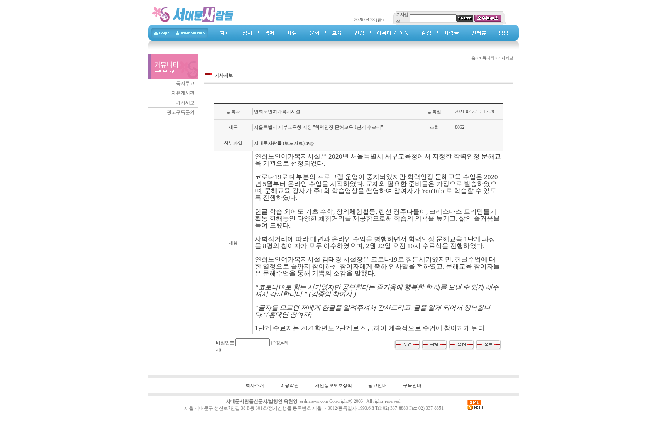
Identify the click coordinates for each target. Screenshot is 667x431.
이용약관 (289, 385)
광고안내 (377, 385)
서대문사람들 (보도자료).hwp (284, 143)
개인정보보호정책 (333, 385)
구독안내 (412, 385)
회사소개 (254, 385)
